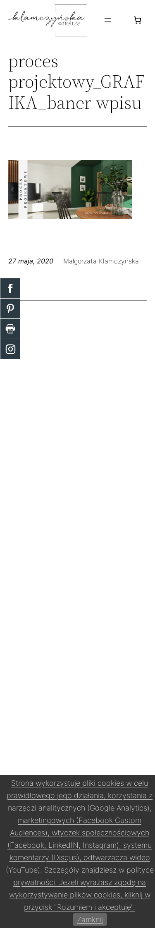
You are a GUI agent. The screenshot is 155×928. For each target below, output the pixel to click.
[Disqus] (77, 414)
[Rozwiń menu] (108, 20)
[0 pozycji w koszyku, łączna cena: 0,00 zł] (137, 20)
